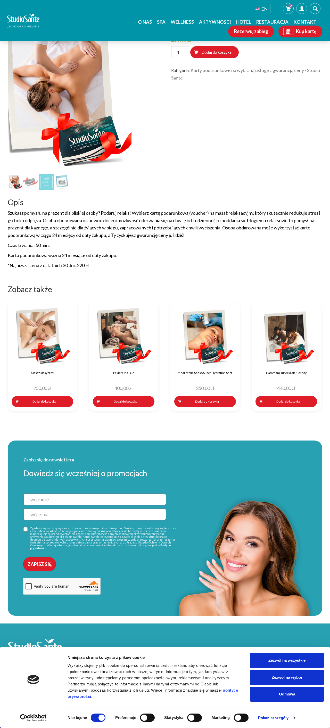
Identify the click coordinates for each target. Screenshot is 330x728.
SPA (161, 22)
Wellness (182, 22)
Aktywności (215, 22)
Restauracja (272, 22)
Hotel (243, 22)
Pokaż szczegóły (273, 718)
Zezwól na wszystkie (287, 660)
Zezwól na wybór (287, 677)
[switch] (147, 718)
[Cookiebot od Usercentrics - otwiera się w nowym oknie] (33, 718)
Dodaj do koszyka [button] (44, 401)
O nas (145, 22)
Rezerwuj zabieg (251, 31)
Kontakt (305, 22)
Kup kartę (306, 31)
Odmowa (287, 694)
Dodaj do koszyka (216, 52)
